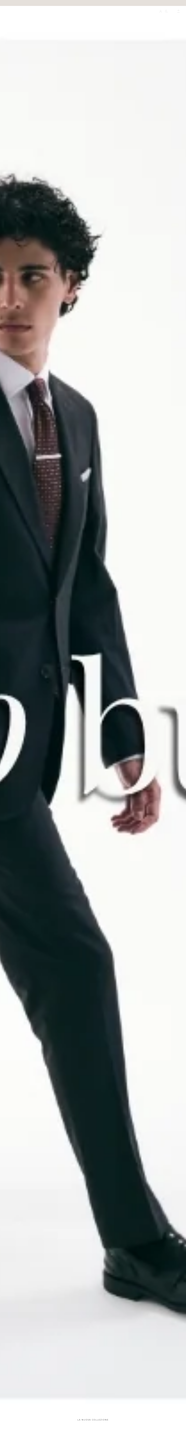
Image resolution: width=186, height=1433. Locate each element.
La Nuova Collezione (93, 1420)
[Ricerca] (166, 11)
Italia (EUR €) (11, 11)
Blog (129, 18)
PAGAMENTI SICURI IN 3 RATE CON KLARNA (93, 3)
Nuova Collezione (80, 18)
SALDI (94, 18)
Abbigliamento (61, 18)
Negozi (119, 18)
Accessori (107, 18)
